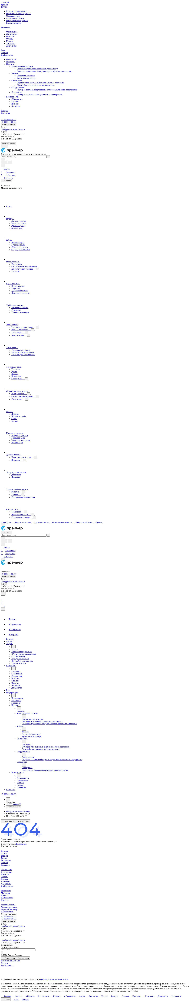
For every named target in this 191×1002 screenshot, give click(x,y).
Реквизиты (11, 59)
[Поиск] (3, 594)
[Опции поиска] (3, 159)
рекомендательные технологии (54, 979)
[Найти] (10, 162)
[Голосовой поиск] (4, 162)
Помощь (4, 900)
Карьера (9, 41)
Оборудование (18, 87)
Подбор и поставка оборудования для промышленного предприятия (47, 90)
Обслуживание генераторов (18, 13)
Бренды (4, 855)
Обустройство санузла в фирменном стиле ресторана (40, 83)
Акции (4, 853)
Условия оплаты (8, 905)
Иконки (14, 104)
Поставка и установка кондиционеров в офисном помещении (44, 71)
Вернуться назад (8, 844)
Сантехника (17, 80)
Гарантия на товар (9, 909)
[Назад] (13, 646)
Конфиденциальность (10, 961)
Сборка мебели (13, 16)
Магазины (10, 62)
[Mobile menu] (3, 559)
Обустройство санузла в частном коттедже (35, 85)
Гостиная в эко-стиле (26, 76)
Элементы (16, 106)
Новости (10, 36)
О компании (11, 32)
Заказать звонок (8, 125)
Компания (5, 865)
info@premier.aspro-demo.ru (13, 129)
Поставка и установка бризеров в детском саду (37, 69)
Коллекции (6, 860)
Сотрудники (11, 34)
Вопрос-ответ (7, 912)
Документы (11, 46)
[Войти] (2, 597)
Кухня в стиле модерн (26, 78)
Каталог (4, 851)
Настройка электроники (17, 20)
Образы (4, 862)
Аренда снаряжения (15, 18)
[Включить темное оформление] (4, 146)
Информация (7, 886)
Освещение (16, 92)
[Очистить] (48, 156)
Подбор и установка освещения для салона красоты (39, 94)
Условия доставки (9, 907)
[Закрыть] (3, 609)
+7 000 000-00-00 (8, 120)
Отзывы (9, 39)
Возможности (12, 97)
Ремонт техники (13, 23)
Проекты (10, 64)
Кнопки (14, 101)
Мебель (15, 73)
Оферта (4, 963)
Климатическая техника (22, 66)
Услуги (4, 858)
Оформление (17, 99)
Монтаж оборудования (16, 11)
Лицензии (10, 43)
